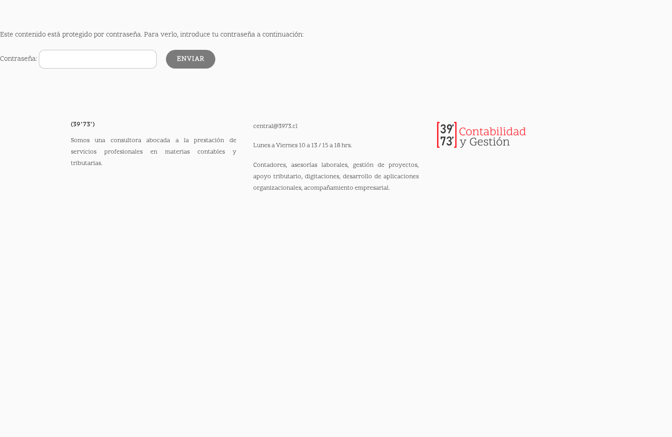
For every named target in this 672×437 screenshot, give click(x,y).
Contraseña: (19, 59)
